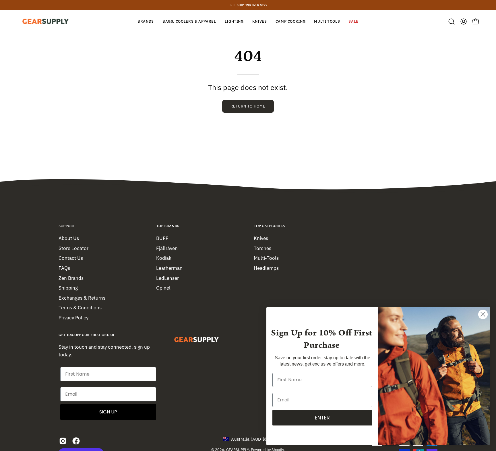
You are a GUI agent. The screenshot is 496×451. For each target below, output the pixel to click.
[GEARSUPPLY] (46, 21)
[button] (451, 21)
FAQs (64, 268)
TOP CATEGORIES (269, 226)
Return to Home (247, 106)
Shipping (68, 288)
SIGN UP (108, 412)
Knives (261, 238)
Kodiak (163, 258)
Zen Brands (71, 278)
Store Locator (73, 248)
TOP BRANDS (167, 226)
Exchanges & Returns (82, 297)
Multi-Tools (266, 258)
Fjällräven (167, 248)
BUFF (162, 238)
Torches (262, 248)
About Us (69, 238)
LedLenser (167, 278)
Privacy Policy (73, 318)
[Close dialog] (483, 314)
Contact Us (71, 258)
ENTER (322, 417)
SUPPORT (67, 226)
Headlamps (266, 268)
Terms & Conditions (80, 307)
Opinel (163, 288)
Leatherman (169, 268)
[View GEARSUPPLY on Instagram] (63, 441)
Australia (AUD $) (248, 439)
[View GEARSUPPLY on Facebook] (76, 441)
